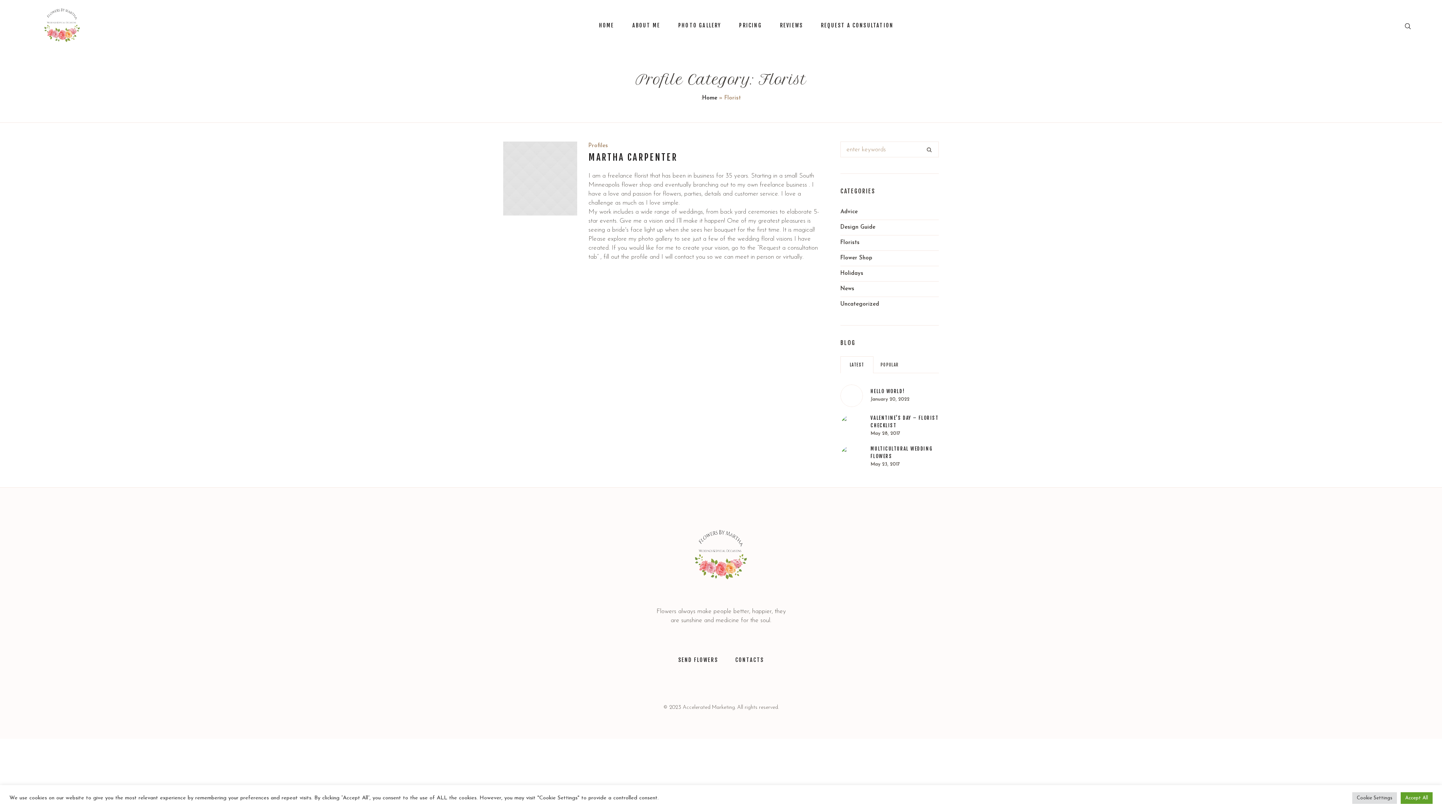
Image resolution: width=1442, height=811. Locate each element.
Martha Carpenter (632, 157)
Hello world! (887, 391)
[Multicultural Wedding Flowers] (851, 457)
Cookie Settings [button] (1374, 798)
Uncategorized (859, 304)
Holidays (851, 273)
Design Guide (857, 227)
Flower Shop (856, 258)
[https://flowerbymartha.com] (721, 555)
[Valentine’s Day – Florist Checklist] (851, 426)
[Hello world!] (851, 395)
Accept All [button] (1416, 798)
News (847, 289)
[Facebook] (730, 681)
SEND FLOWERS (698, 660)
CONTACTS (749, 660)
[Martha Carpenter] (540, 179)
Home (709, 98)
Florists (850, 243)
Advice (849, 212)
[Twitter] (693, 681)
